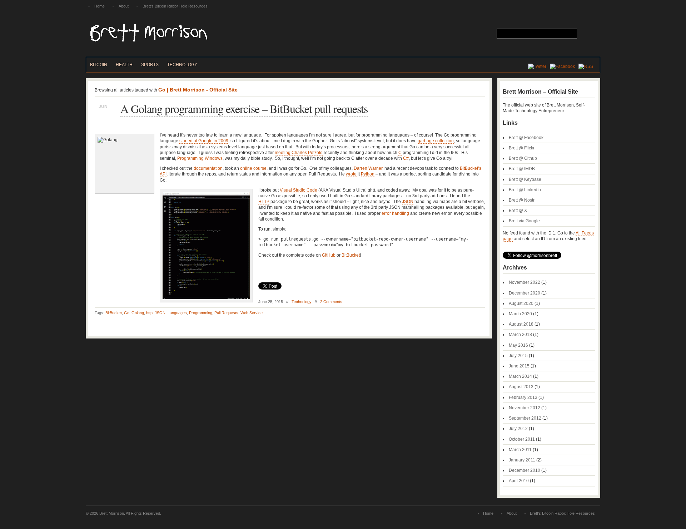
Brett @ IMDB (522, 168)
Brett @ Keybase (525, 179)
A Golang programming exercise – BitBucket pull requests (244, 108)
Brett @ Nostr (522, 200)
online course (253, 168)
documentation (208, 168)
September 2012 (525, 418)
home (99, 6)
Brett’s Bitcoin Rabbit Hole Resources (175, 6)
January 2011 (522, 460)
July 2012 (518, 428)
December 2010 (524, 470)
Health (124, 64)
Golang (137, 313)
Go (126, 313)
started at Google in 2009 (203, 140)
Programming (200, 313)
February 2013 (523, 397)
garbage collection (436, 140)
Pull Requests (226, 313)
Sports (150, 64)
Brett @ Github (523, 158)
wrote (351, 174)
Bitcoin (98, 64)
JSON (407, 201)
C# (406, 158)
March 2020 (520, 313)
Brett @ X (518, 210)
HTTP (263, 201)
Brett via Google (524, 220)
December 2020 (524, 293)
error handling (395, 213)
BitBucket (351, 255)
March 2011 (520, 449)
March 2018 (520, 334)
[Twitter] (539, 66)
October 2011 (522, 439)
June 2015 (519, 366)
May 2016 (518, 345)
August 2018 (521, 324)
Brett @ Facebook (526, 137)
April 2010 (519, 480)
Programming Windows (200, 158)
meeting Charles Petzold (299, 152)
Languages (177, 313)
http (149, 313)
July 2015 (518, 355)
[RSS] (587, 66)
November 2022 (524, 282)
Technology (182, 64)
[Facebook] (564, 66)
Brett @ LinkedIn (525, 189)
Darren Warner (368, 168)
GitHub (328, 255)
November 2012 (524, 407)
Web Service (251, 313)
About (124, 6)
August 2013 (521, 386)
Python (367, 174)
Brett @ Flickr (522, 147)
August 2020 (521, 303)
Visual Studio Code (298, 190)
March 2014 (520, 376)
